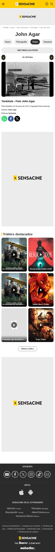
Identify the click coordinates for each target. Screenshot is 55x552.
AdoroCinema (38, 512)
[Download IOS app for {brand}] (23, 492)
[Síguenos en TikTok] (39, 474)
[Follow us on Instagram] (31, 474)
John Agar (33, 27)
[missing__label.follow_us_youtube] (7, 474)
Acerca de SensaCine (11, 526)
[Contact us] (47, 474)
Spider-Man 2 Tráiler (41, 304)
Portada (6, 27)
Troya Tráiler (41, 339)
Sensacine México (25, 516)
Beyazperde (11, 512)
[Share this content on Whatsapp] (4, 119)
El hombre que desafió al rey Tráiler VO (14, 339)
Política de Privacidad (16, 529)
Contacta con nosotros (31, 526)
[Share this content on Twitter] (17, 119)
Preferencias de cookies (28, 532)
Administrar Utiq (33, 529)
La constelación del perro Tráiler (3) (14, 304)
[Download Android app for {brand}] (32, 492)
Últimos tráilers (27, 349)
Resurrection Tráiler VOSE (41, 269)
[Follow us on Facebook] (15, 474)
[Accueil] (25, 4)
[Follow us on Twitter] (23, 474)
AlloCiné (11, 508)
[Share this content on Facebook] (11, 119)
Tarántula (12, 113)
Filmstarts (36, 508)
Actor (12, 27)
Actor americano (22, 27)
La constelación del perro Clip (14, 269)
